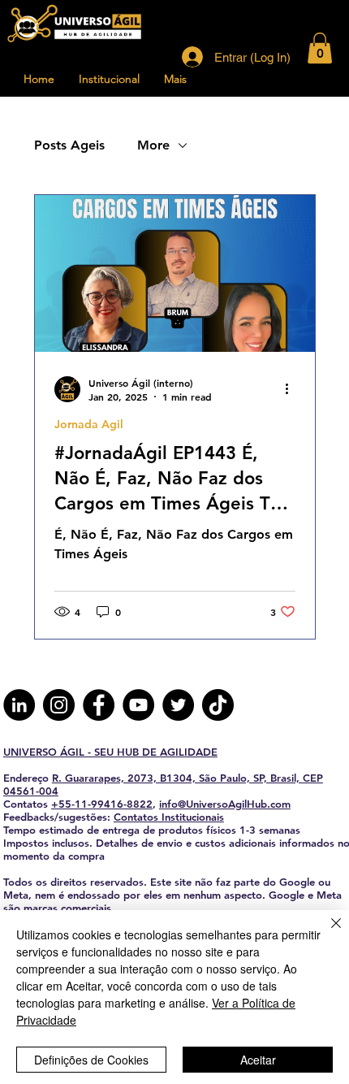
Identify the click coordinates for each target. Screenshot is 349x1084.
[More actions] (293, 389)
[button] (320, 48)
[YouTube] (138, 705)
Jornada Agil (88, 424)
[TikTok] (218, 705)
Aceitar (258, 1059)
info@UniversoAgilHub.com (225, 803)
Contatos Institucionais (169, 816)
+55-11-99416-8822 (102, 803)
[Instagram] (59, 705)
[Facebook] (98, 705)
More (153, 145)
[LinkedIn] (19, 705)
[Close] (326, 932)
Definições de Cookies (91, 1059)
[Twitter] (178, 705)
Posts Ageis (69, 145)
